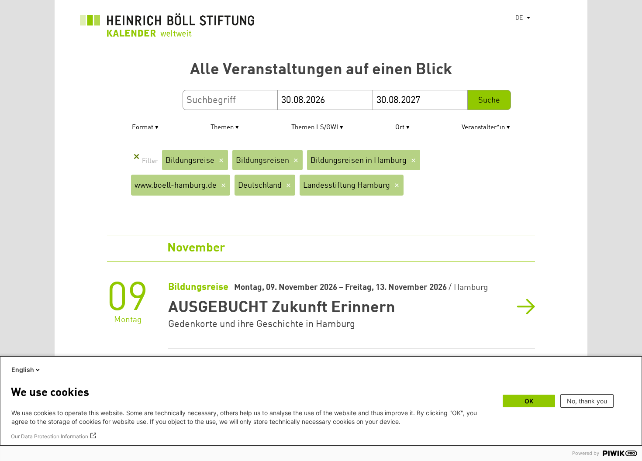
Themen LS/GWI (314, 127)
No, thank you (587, 401)
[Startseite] (167, 27)
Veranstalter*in (483, 127)
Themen (222, 127)
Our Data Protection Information (49, 436)
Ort (399, 127)
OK (529, 401)
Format (142, 127)
